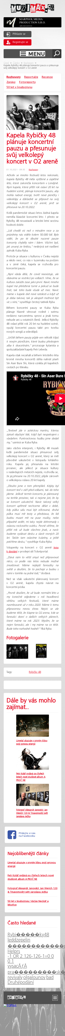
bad (50, 977)
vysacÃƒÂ (17, 966)
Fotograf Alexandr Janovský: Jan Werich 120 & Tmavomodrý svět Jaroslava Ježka (32, 813)
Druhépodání (21, 982)
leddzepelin (19, 940)
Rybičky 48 (35, 672)
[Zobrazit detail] (32, 736)
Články (16, 63)
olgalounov (34, 977)
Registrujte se (20, 42)
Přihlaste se (19, 34)
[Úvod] (32, 15)
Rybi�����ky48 (28, 935)
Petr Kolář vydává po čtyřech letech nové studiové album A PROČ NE (31, 777)
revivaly (15, 977)
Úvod (6, 63)
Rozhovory (29, 63)
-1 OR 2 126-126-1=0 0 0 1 (31, 959)
